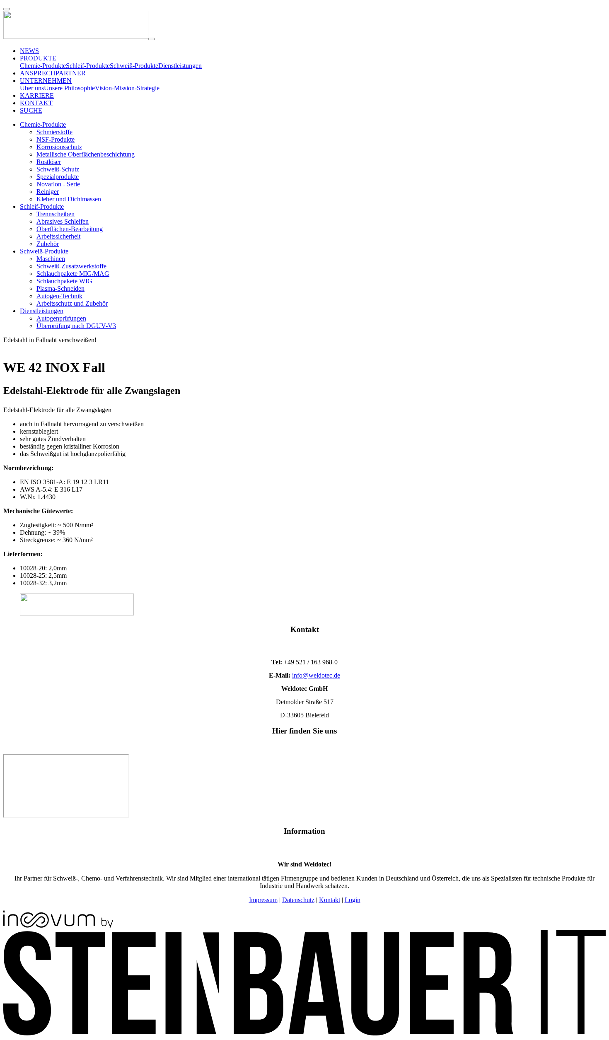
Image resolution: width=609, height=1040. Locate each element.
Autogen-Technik (59, 295)
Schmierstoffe (54, 131)
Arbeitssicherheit (58, 236)
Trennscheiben (55, 213)
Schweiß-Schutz (57, 169)
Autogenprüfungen (61, 318)
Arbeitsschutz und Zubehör (72, 303)
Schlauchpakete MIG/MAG (72, 273)
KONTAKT (36, 102)
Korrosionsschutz (59, 146)
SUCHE (31, 110)
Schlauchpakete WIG (64, 281)
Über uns (32, 88)
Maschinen (50, 258)
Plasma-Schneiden (60, 288)
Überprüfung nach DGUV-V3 (76, 325)
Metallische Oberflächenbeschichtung (85, 154)
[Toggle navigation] (151, 39)
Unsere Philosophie (69, 88)
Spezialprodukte (57, 176)
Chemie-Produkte (43, 65)
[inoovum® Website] (58, 925)
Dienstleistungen (180, 65)
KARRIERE (37, 95)
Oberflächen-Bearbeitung (69, 228)
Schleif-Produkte (88, 65)
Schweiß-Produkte (134, 65)
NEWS (29, 50)
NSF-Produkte (55, 139)
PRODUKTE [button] (38, 58)
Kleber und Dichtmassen (68, 199)
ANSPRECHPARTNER (53, 73)
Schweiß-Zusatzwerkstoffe (71, 266)
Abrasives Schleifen (62, 221)
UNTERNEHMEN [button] (46, 80)
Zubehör (47, 243)
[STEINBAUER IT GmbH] (304, 1033)
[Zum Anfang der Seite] (6, 9)
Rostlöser (48, 161)
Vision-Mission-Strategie (127, 88)
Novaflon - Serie (58, 184)
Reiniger (47, 191)
